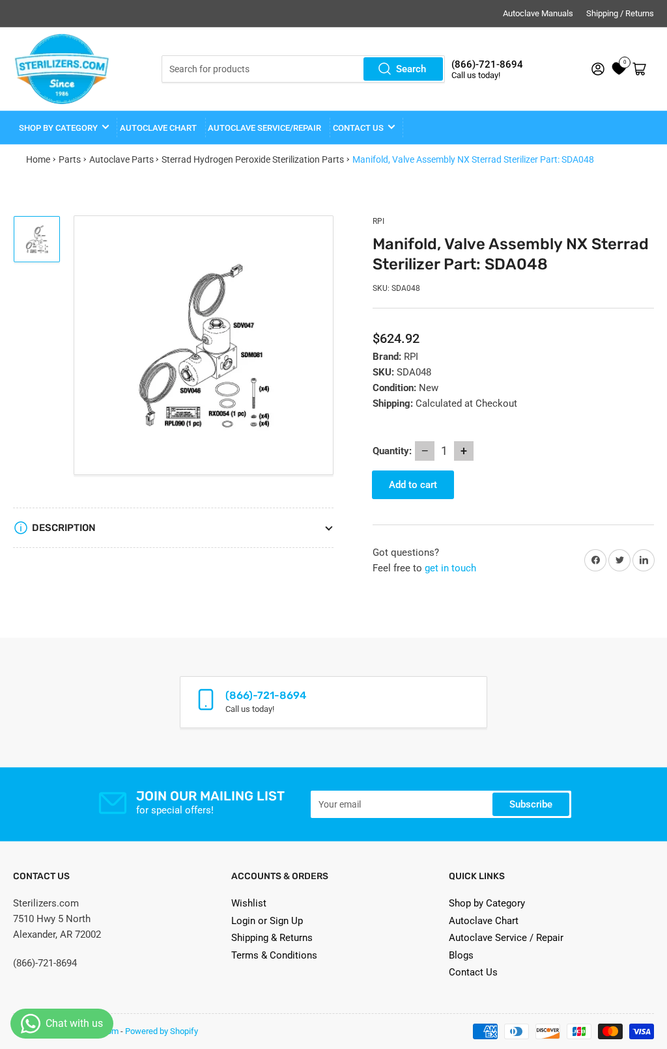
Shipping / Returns (620, 13)
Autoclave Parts (121, 159)
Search (411, 69)
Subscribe (530, 804)
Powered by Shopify (161, 1031)
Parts (70, 159)
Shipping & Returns (272, 938)
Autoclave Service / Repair (506, 938)
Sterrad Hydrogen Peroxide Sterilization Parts (253, 159)
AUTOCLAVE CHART (158, 128)
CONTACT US (358, 128)
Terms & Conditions (274, 955)
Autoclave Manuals (538, 13)
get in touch (450, 568)
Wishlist (248, 903)
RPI (378, 221)
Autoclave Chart (483, 921)
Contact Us (473, 972)
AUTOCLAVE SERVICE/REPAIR (264, 128)
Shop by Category (58, 128)
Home (38, 159)
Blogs (461, 955)
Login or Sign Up (267, 921)
